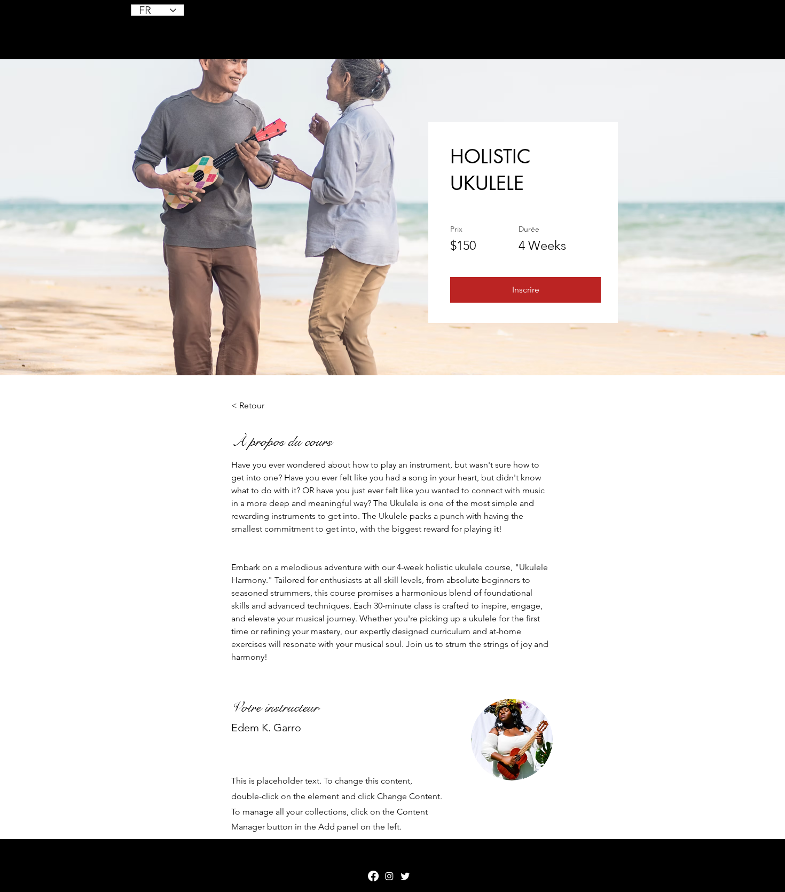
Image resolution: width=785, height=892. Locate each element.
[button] (525, 290)
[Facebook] (373, 876)
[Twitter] (405, 876)
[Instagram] (389, 876)
